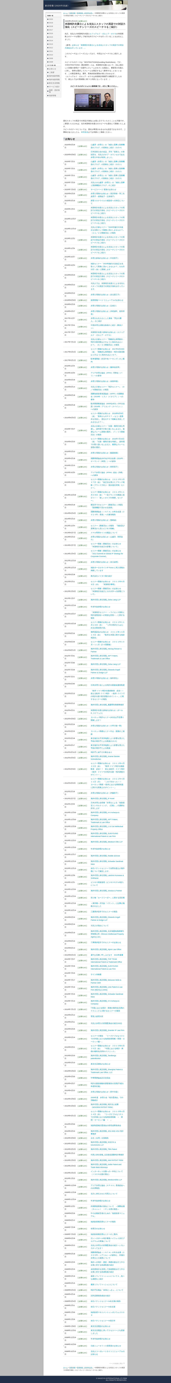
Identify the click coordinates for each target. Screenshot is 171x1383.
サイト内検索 (96, 974)
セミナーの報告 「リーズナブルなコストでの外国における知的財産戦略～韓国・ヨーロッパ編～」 (108, 1039)
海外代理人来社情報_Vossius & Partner (106, 891)
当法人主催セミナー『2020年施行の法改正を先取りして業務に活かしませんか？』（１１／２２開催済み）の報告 (108, 230)
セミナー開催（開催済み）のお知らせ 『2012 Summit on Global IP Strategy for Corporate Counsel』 (107, 553)
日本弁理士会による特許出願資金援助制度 (108, 685)
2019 (51, 23)
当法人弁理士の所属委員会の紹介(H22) (106, 1023)
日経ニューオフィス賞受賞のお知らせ (106, 1346)
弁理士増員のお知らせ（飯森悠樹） (105, 453)
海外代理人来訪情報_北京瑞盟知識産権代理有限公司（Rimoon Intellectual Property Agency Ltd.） (107, 934)
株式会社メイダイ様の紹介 (101, 576)
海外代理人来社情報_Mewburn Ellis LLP (107, 842)
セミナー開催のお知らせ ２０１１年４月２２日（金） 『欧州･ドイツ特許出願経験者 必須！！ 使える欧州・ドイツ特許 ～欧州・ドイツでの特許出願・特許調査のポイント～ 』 (108, 769)
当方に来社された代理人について (104, 1194)
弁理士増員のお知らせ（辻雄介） (104, 306)
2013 (51, 44)
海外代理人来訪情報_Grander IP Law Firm (107, 1030)
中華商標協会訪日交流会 (100, 1078)
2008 (51, 62)
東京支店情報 (54, 83)
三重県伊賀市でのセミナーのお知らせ (106, 942)
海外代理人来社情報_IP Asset (102, 798)
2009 (51, 58)
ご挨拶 (51, 72)
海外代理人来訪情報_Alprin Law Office (106, 949)
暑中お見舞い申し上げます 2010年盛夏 (107, 955)
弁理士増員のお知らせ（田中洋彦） (105, 1092)
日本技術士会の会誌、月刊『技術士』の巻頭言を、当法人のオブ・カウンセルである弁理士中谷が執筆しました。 (108, 154)
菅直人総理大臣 (97, 1016)
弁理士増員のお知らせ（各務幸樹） (105, 381)
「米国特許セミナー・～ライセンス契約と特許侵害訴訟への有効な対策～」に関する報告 (108, 615)
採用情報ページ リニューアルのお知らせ (107, 300)
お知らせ (52, 69)
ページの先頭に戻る (116, 1363)
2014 (51, 41)
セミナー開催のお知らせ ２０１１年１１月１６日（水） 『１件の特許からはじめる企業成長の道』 (108, 625)
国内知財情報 (54, 76)
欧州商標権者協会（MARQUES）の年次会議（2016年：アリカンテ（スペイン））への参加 (108, 406)
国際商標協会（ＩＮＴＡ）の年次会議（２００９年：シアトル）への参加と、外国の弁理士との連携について (108, 1255)
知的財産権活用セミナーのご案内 (104, 1234)
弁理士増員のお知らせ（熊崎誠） (104, 520)
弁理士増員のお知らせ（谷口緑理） (105, 562)
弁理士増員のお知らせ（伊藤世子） (105, 793)
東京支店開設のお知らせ (100, 1326)
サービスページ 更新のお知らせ (103, 189)
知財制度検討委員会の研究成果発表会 (106, 1125)
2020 (51, 19)
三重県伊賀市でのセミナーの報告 (104, 912)
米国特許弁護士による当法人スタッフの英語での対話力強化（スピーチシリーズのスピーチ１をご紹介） (108, 276)
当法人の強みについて (100, 926)
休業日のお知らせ (98, 1229)
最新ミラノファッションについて (104, 1284)
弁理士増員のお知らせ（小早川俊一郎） (107, 726)
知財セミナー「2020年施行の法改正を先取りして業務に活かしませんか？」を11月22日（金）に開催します (108, 266)
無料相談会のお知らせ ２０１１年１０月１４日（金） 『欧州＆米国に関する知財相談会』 (108, 635)
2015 (51, 37)
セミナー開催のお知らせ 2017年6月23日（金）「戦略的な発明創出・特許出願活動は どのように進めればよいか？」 (108, 352)
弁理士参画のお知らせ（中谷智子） (105, 258)
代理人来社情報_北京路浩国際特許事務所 (107, 1155)
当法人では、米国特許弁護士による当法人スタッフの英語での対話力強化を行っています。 (108, 286)
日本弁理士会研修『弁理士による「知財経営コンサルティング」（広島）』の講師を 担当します (108, 805)
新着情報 (72, 13)
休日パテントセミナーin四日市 (103, 1321)
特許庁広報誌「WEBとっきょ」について (107, 1290)
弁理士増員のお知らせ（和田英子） (105, 467)
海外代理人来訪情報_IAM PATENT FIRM (107, 1160)
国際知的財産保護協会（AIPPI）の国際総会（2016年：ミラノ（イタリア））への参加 (107, 396)
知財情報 (52, 96)
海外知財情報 (54, 80)
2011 (51, 51)
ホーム (65, 13)
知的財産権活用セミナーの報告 (103, 1222)
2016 (51, 33)
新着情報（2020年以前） (85, 13)
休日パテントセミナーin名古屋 (103, 1307)
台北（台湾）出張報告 (100, 1138)
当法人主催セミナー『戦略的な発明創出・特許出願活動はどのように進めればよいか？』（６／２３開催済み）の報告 (108, 342)
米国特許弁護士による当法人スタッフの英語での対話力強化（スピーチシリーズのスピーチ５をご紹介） (108, 210)
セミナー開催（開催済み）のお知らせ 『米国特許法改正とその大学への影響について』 (108, 591)
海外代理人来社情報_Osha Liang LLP (106, 600)
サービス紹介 (54, 87)
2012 (51, 48)
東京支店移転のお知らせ (100, 1064)
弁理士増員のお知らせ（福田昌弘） (105, 678)
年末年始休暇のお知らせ (100, 607)
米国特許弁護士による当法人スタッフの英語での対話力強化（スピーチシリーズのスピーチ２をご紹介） (108, 250)
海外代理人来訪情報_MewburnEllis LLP (106, 1180)
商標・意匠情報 (54, 91)
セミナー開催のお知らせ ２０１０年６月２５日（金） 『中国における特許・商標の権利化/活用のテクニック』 (108, 1048)
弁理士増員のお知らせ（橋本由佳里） (106, 367)
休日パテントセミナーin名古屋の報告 (106, 1301)
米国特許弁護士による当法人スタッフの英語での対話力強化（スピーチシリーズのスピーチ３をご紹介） (108, 240)
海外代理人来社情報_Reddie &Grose (105, 856)
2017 (51, 30)
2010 (51, 55)
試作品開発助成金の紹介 (100, 1296)
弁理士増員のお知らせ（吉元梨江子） (106, 295)
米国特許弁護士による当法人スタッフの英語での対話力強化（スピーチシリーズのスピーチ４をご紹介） (108, 220)
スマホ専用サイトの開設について (104, 533)
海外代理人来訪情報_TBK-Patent (104, 1149)
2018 (51, 26)
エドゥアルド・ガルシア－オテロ (103, 34)
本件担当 (84, 132)
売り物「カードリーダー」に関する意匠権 (108, 898)
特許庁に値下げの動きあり (101, 752)
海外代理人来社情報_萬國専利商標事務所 (107, 705)
